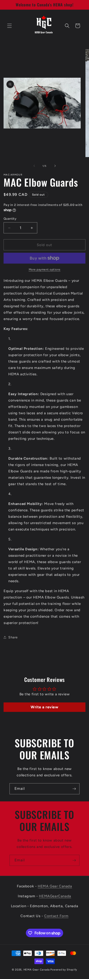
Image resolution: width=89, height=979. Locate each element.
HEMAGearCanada (55, 896)
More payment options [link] (45, 269)
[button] (9, 26)
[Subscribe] (74, 788)
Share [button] (13, 637)
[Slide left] (34, 166)
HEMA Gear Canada (55, 886)
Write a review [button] (44, 707)
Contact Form (56, 916)
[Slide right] (55, 166)
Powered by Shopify (63, 969)
